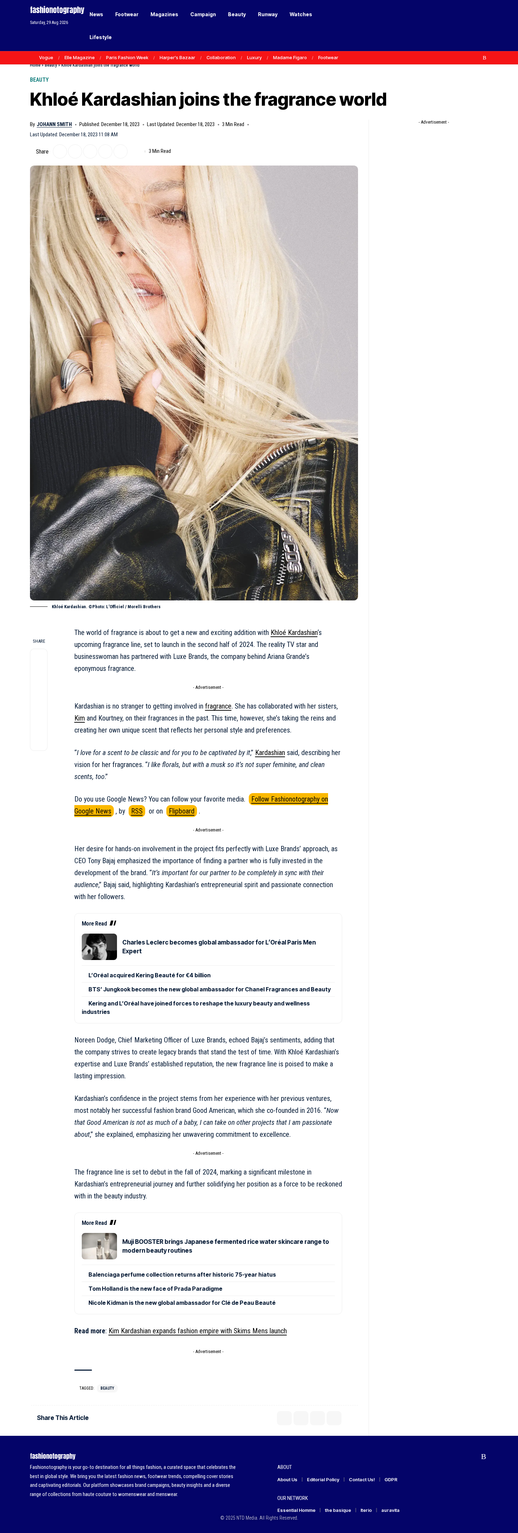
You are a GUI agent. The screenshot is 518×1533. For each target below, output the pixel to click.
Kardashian (270, 752)
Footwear (328, 57)
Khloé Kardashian (294, 632)
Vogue (46, 57)
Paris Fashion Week (127, 57)
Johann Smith (54, 124)
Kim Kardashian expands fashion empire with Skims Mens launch (198, 1331)
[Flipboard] (477, 57)
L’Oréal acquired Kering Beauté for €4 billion (149, 975)
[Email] (90, 151)
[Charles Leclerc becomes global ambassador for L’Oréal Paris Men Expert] (99, 947)
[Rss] (484, 57)
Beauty (51, 65)
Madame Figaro (290, 57)
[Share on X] (60, 151)
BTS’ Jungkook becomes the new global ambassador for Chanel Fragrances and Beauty (209, 989)
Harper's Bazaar (177, 57)
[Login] (455, 25)
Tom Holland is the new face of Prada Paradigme (155, 1288)
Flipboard (182, 811)
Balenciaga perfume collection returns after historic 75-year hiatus (182, 1274)
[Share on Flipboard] (75, 151)
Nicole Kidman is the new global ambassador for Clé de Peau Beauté (182, 1302)
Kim (79, 718)
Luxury (254, 57)
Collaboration (221, 57)
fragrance (218, 706)
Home (35, 65)
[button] (470, 25)
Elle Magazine (79, 57)
